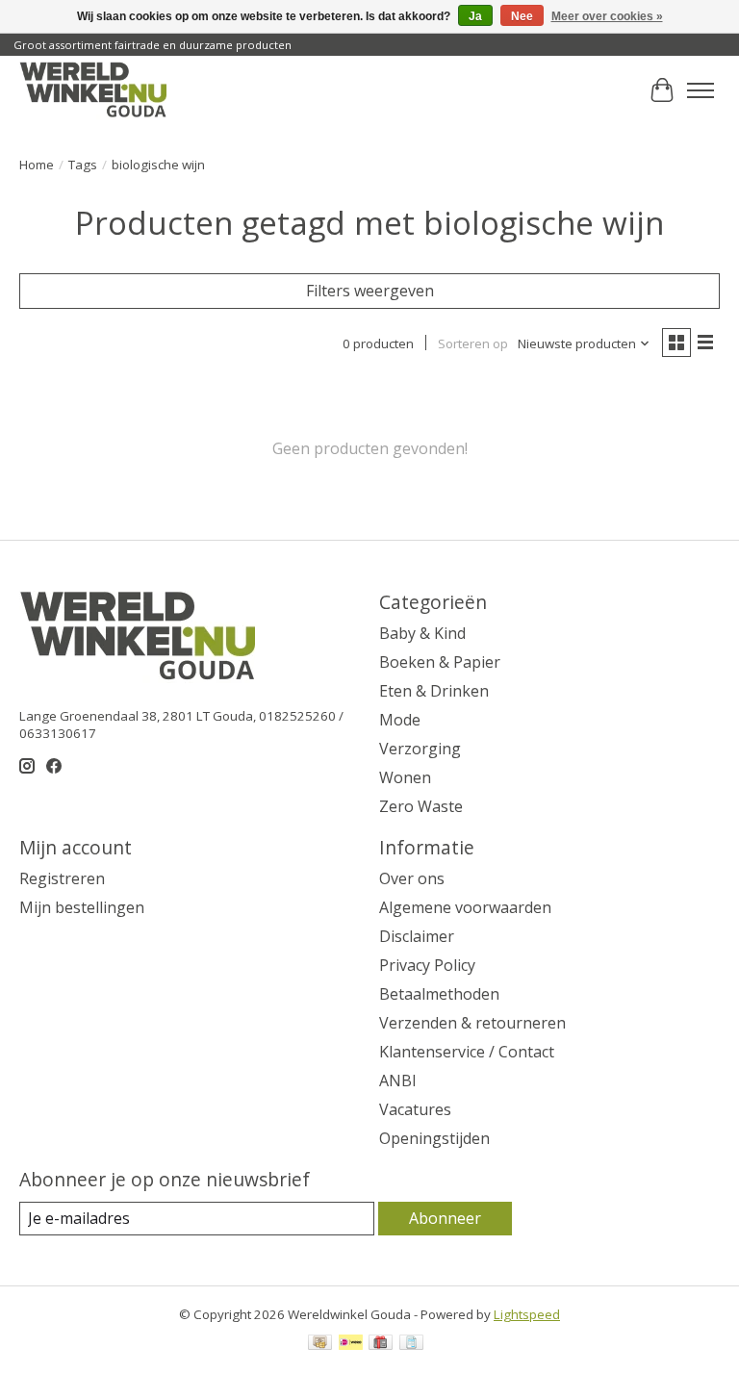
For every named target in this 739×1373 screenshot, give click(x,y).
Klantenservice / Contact (466, 1051)
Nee (522, 16)
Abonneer (445, 1218)
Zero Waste (421, 806)
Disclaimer (416, 936)
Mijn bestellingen (81, 907)
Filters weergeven (370, 290)
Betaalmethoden (439, 993)
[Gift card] (381, 1344)
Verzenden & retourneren (472, 1022)
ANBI (398, 1080)
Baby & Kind (422, 633)
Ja (475, 16)
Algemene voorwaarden (465, 907)
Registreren (62, 878)
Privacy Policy (427, 965)
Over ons (412, 878)
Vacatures (415, 1109)
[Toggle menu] (700, 90)
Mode (399, 719)
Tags (82, 164)
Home (36, 164)
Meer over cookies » (607, 16)
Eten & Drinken (434, 690)
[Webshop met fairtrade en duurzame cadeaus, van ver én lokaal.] (92, 90)
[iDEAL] (351, 1344)
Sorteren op (473, 343)
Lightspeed (527, 1314)
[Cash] (320, 1344)
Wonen (405, 777)
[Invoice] (411, 1344)
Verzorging (420, 748)
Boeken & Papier (439, 662)
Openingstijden (434, 1138)
